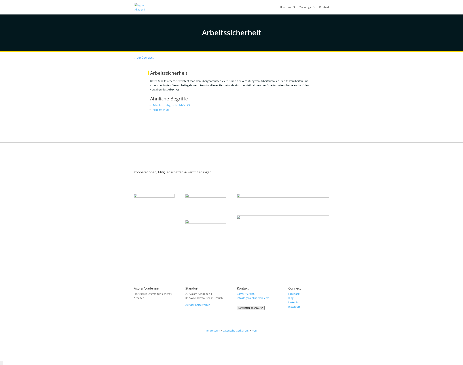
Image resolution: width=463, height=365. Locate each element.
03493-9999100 (246, 294)
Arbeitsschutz (161, 109)
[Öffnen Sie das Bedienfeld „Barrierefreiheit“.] (1, 363)
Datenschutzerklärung (235, 330)
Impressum (213, 330)
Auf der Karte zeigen (197, 305)
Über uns (285, 7)
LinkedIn (293, 302)
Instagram (294, 306)
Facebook (294, 294)
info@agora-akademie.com (253, 298)
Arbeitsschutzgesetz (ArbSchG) (171, 105)
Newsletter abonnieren (250, 307)
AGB (254, 330)
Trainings (305, 7)
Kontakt (324, 7)
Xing (291, 298)
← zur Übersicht (144, 57)
